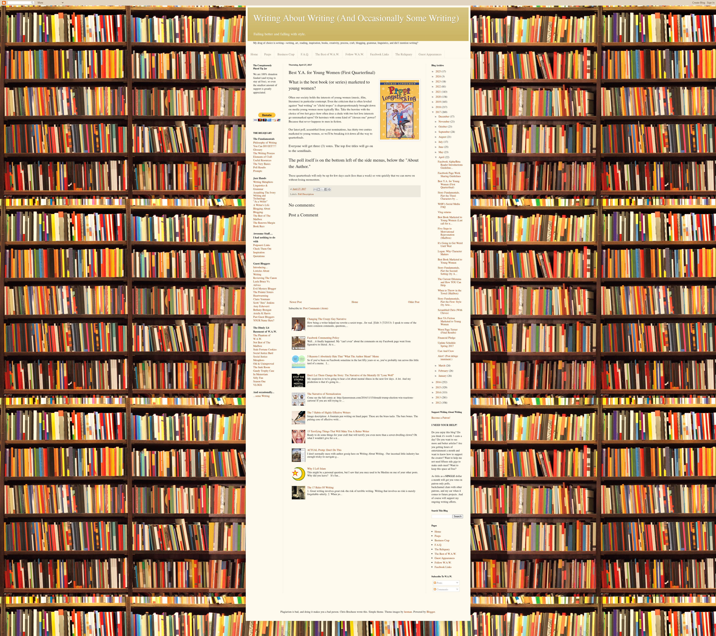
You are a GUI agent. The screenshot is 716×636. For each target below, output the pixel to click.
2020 (439, 96)
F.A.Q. (305, 54)
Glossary (257, 149)
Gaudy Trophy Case (263, 370)
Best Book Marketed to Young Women (450, 261)
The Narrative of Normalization (324, 394)
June (441, 147)
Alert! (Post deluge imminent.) (448, 357)
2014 (439, 392)
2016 (439, 382)
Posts (439, 583)
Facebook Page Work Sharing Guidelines (449, 174)
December (444, 116)
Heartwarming (260, 295)
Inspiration (259, 252)
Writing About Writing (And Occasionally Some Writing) (356, 17)
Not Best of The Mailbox (261, 344)
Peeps (267, 54)
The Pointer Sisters (263, 292)
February (444, 370)
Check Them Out (262, 248)
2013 (439, 397)
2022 (439, 86)
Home (254, 54)
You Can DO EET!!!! (264, 146)
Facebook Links (379, 54)
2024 (439, 76)
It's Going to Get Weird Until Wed (450, 244)
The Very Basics (261, 164)
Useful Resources (262, 160)
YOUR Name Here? (263, 320)
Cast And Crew (446, 351)
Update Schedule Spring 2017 (447, 344)
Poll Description (306, 194)
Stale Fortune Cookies (265, 349)
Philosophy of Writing (265, 142)
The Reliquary (403, 54)
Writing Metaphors (263, 182)
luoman (408, 611)
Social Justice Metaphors (260, 358)
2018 (439, 107)
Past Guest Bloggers (263, 317)
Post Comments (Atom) (315, 308)
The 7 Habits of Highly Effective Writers (328, 412)
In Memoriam (260, 374)
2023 (439, 81)
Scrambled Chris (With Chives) (450, 311)
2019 (439, 101)
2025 (439, 71)
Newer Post (296, 302)
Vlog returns (444, 212)
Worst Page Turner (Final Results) (448, 331)
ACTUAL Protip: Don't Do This (324, 450)
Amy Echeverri (261, 306)
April (442, 157)
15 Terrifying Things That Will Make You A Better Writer (338, 431)
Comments (442, 589)
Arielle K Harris (261, 313)
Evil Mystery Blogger (264, 288)
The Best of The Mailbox (261, 217)
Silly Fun (258, 378)
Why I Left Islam (316, 468)
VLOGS (257, 385)
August (443, 136)
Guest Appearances (430, 54)
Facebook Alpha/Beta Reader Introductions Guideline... (450, 165)
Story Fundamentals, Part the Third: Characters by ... (449, 196)
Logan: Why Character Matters (450, 252)
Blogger (431, 611)
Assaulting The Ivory (264, 192)
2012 (439, 402)
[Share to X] (322, 189)
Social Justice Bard (263, 353)
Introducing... (260, 267)
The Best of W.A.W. (327, 54)
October (443, 126)
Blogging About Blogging (261, 210)
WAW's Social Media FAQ (449, 205)
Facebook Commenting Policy (323, 337)
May (441, 152)
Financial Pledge (446, 337)
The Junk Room (261, 367)
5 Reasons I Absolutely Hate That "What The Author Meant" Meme (343, 356)
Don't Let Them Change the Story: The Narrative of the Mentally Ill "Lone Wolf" (350, 375)
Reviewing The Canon (265, 278)
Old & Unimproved (263, 363)
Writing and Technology (259, 197)
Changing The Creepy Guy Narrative (326, 319)
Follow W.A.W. (355, 54)
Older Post (413, 302)
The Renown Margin (264, 222)
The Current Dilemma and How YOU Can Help (449, 282)
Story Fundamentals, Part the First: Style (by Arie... (449, 302)
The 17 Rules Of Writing (320, 487)
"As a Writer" (260, 201)
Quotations (259, 256)
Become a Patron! (440, 417)
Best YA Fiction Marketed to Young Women (449, 321)
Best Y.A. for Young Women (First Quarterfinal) (448, 184)
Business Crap (285, 54)
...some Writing (261, 396)
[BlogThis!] (319, 189)
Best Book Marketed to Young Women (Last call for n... (450, 220)
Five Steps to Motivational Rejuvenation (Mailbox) (446, 233)
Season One (259, 381)
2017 (439, 112)
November (444, 121)
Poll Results (259, 167)
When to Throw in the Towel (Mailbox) (449, 292)
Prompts (257, 171)
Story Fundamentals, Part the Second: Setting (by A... (449, 271)
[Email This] (315, 189)
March (442, 365)
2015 (439, 387)
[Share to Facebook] (326, 189)
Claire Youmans (261, 299)
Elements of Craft (262, 156)
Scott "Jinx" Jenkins (263, 302)
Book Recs (258, 226)
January (443, 375)
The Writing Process (264, 153)
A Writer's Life (261, 205)
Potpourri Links (261, 245)
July (441, 142)
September (444, 131)
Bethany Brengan (262, 309)
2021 (439, 91)
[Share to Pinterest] (329, 189)
